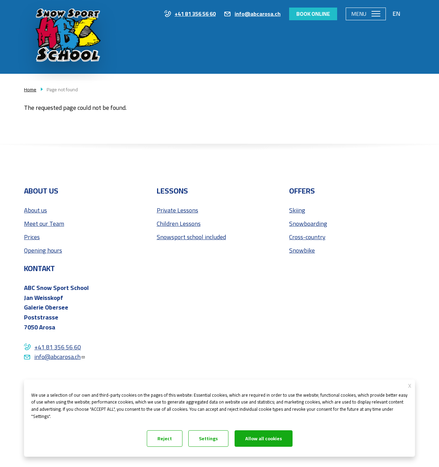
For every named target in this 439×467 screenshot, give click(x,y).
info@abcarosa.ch (258, 14)
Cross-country (307, 237)
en (396, 13)
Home (30, 89)
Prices (32, 237)
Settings (208, 438)
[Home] (67, 45)
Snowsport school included (191, 237)
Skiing (297, 210)
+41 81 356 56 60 (195, 14)
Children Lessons (179, 224)
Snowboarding (308, 224)
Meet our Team (44, 224)
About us (35, 210)
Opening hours (43, 251)
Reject (164, 438)
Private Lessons (177, 210)
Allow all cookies (263, 438)
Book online (313, 14)
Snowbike (302, 251)
